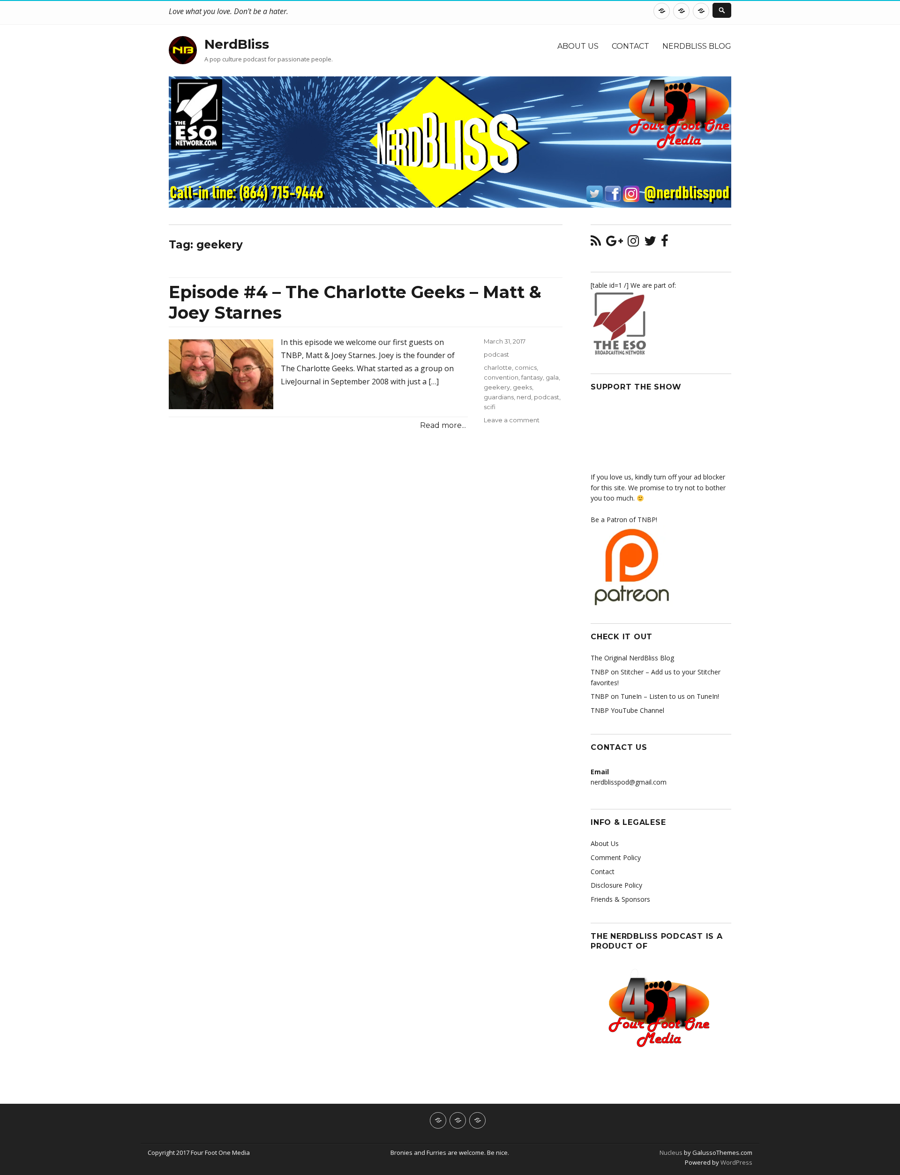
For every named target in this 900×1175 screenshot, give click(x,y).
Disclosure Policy (616, 885)
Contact (630, 46)
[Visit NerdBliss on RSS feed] (596, 243)
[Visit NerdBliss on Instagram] (633, 243)
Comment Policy (616, 857)
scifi (489, 407)
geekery (497, 387)
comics (526, 367)
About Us (578, 46)
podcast (496, 354)
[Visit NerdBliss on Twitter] (650, 243)
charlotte (498, 367)
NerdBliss (236, 44)
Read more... (443, 425)
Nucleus (671, 1152)
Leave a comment (512, 420)
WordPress (735, 1162)
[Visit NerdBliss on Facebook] (664, 243)
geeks (522, 387)
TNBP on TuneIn (616, 696)
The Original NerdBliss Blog (632, 657)
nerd (524, 397)
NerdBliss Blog (696, 46)
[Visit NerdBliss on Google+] (614, 243)
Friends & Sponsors (620, 899)
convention (501, 377)
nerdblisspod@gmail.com (629, 782)
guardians (499, 397)
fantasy (532, 377)
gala (552, 377)
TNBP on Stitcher (617, 671)
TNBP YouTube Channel (627, 710)
